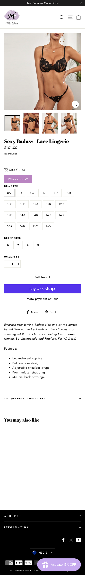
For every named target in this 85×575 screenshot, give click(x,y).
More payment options (42, 299)
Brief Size (12, 238)
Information (16, 527)
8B (20, 193)
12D (9, 215)
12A (35, 204)
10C (9, 204)
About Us (13, 516)
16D (48, 226)
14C (48, 215)
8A (9, 193)
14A (22, 215)
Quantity (12, 256)
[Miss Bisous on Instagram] (71, 539)
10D (22, 204)
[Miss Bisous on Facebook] (63, 539)
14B (35, 215)
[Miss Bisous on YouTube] (78, 539)
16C (35, 226)
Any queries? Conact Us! (24, 398)
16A (9, 226)
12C (61, 204)
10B (68, 193)
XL (38, 245)
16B (22, 226)
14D (61, 215)
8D (44, 193)
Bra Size (11, 186)
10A (55, 193)
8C (32, 193)
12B (48, 204)
